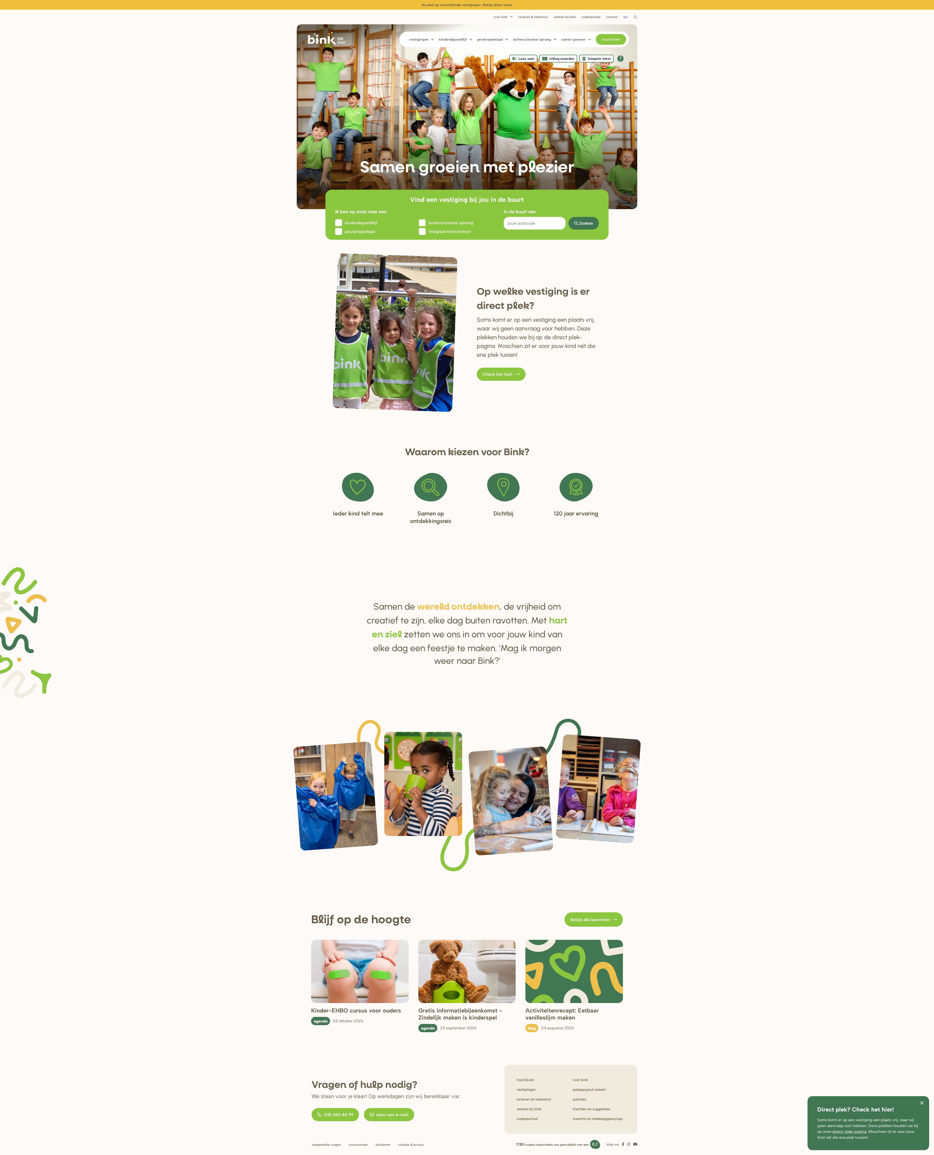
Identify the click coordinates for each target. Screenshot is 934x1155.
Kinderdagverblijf (453, 39)
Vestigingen (419, 39)
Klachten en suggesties (591, 1109)
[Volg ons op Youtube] (635, 1144)
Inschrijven (611, 39)
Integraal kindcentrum (450, 231)
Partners (579, 1099)
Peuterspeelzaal (490, 39)
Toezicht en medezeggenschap (598, 1119)
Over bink (580, 1080)
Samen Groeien (573, 39)
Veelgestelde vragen (326, 1144)
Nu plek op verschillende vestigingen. (467, 5)
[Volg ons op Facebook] (623, 1144)
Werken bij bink (565, 17)
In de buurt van (520, 211)
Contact (612, 17)
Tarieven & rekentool (533, 17)
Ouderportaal (591, 17)
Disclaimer (383, 1144)
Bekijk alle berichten (590, 919)
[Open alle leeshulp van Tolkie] (620, 58)
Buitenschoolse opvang (532, 39)
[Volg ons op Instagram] (628, 1144)
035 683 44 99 (338, 1114)
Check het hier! (497, 374)
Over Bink (500, 17)
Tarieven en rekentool (534, 1099)
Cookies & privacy (411, 1144)
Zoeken (586, 223)
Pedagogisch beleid (589, 1089)
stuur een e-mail (392, 1114)
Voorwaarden (358, 1144)
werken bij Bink (529, 1109)
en (625, 17)
